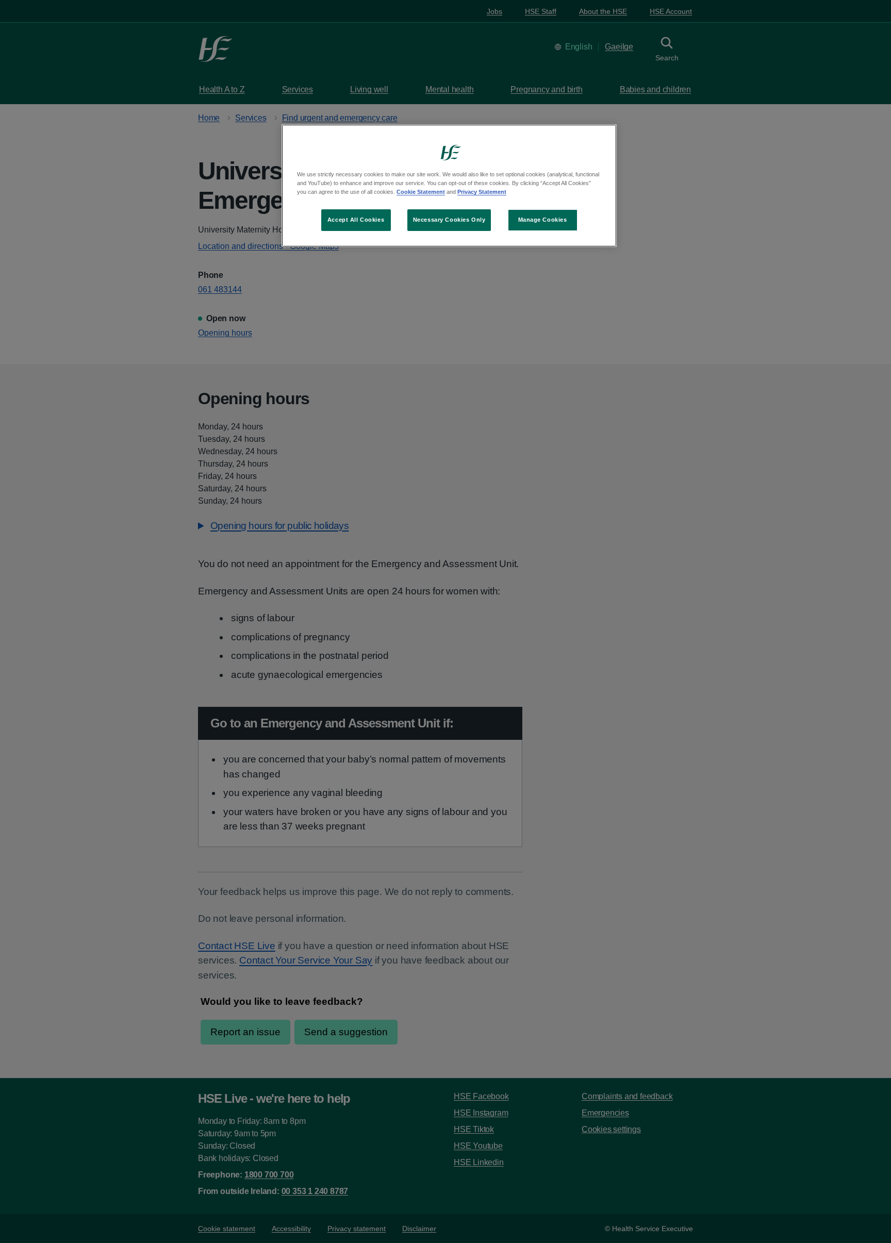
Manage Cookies (542, 220)
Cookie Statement (421, 192)
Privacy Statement (481, 192)
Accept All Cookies (355, 220)
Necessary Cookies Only (449, 220)
